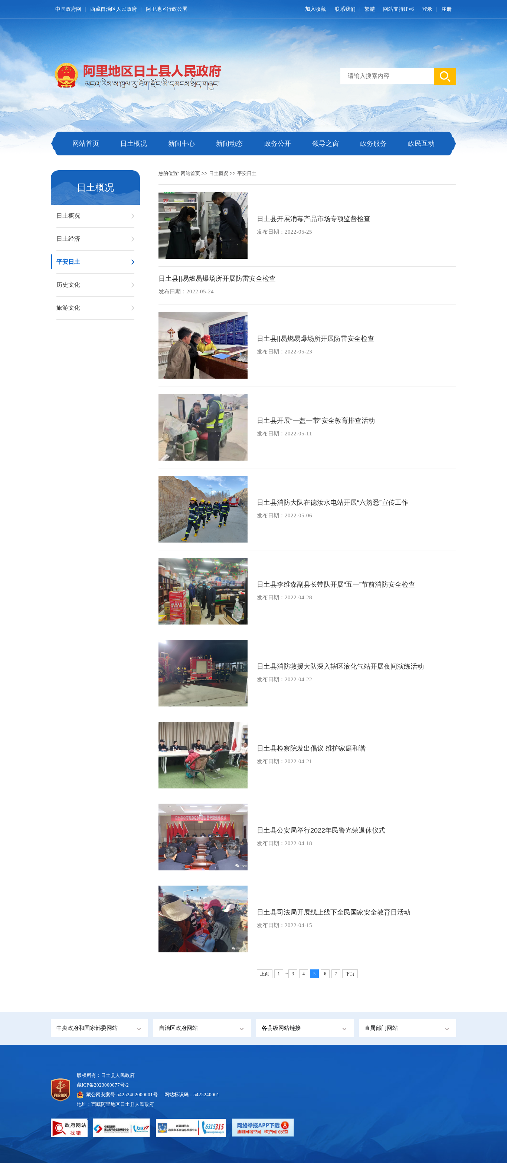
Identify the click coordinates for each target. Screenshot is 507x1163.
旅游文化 (68, 307)
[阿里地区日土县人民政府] (136, 75)
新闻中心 (181, 143)
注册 (446, 9)
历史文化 (68, 284)
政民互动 (421, 143)
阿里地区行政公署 (166, 9)
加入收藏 (315, 9)
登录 (427, 9)
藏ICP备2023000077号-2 (103, 1085)
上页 (264, 973)
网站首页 (85, 143)
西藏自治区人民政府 (113, 9)
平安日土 (68, 261)
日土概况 (133, 143)
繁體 (369, 9)
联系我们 (345, 9)
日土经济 (68, 238)
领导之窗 (325, 143)
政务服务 (373, 143)
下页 (350, 973)
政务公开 (277, 143)
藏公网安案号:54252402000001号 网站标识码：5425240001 (152, 1094)
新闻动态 (229, 143)
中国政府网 (68, 9)
